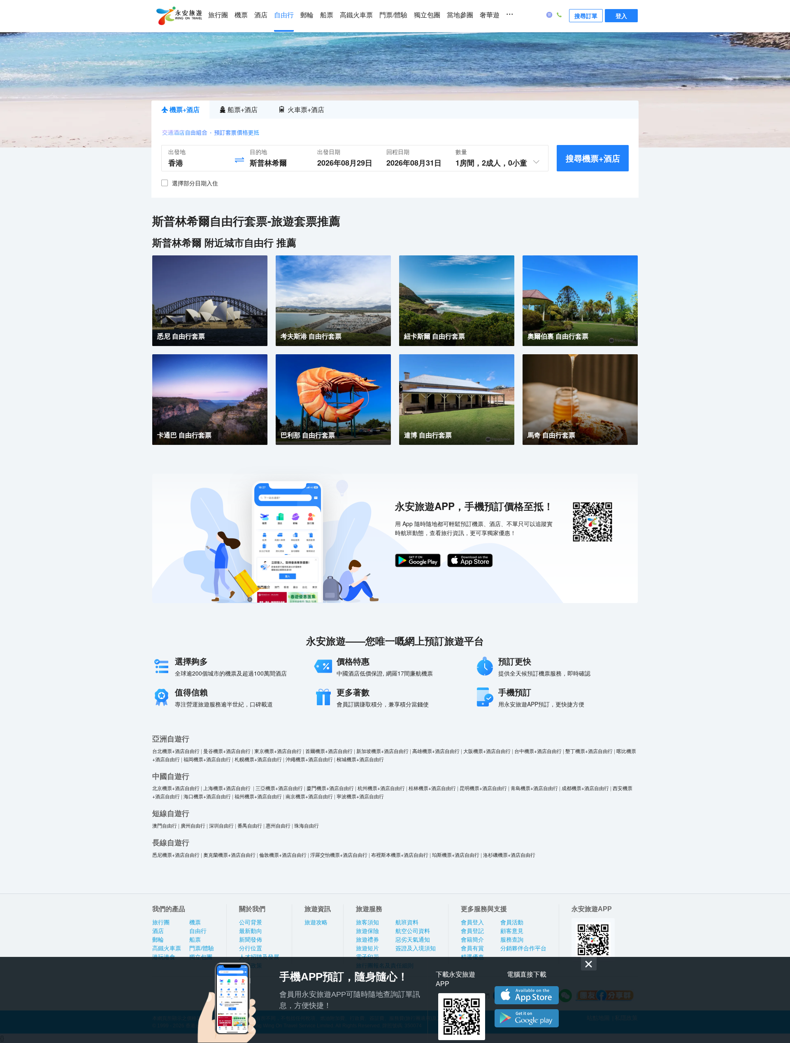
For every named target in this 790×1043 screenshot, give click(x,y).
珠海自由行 (306, 825)
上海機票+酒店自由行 (227, 787)
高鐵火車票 (356, 15)
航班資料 (406, 922)
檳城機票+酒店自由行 (360, 758)
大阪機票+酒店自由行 (487, 750)
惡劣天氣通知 (412, 939)
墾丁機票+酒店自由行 (589, 750)
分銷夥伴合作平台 (523, 948)
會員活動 (511, 922)
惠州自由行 (278, 825)
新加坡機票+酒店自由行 (382, 750)
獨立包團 (427, 15)
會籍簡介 (472, 939)
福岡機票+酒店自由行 (207, 758)
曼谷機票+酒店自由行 (227, 750)
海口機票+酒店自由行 (207, 796)
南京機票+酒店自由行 (309, 796)
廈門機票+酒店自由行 (330, 787)
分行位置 (250, 948)
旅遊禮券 (367, 939)
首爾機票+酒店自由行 (329, 750)
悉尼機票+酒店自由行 (176, 854)
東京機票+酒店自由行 (278, 750)
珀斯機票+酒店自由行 (455, 854)
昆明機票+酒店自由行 (483, 787)
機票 (241, 15)
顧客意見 (511, 931)
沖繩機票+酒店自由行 (309, 758)
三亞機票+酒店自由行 (279, 787)
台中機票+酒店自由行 (538, 750)
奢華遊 (490, 15)
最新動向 (250, 931)
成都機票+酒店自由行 (585, 787)
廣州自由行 (193, 825)
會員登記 (472, 931)
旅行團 (218, 15)
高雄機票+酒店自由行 (436, 750)
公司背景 (250, 922)
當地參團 (460, 15)
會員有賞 (472, 948)
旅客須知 (367, 922)
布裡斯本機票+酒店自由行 (399, 854)
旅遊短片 (367, 948)
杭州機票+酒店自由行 (381, 787)
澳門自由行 (164, 825)
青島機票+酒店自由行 (534, 787)
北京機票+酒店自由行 (176, 787)
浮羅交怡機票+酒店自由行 (338, 854)
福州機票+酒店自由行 (258, 796)
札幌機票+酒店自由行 (258, 758)
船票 (326, 15)
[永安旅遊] (178, 16)
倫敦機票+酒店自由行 (283, 854)
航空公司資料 (412, 931)
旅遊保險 (367, 931)
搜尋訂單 (585, 16)
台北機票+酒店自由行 (176, 750)
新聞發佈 (250, 939)
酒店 (260, 15)
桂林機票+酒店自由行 (432, 787)
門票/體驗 (393, 15)
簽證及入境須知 (415, 948)
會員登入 (472, 922)
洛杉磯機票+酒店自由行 (509, 854)
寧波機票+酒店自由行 (360, 796)
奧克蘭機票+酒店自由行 (229, 854)
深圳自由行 (221, 825)
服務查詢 (511, 939)
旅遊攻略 (316, 922)
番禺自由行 (249, 825)
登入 (621, 16)
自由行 (284, 15)
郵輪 (307, 15)
